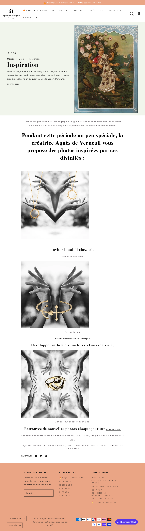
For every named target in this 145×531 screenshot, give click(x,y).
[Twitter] (41, 456)
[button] (132, 14)
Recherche (98, 478)
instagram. (113, 429)
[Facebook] (36, 456)
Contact (96, 490)
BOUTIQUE (65, 481)
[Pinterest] (46, 456)
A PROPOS (65, 496)
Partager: (26, 456)
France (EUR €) (15, 518)
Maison (11, 59)
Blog (21, 59)
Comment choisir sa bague (104, 482)
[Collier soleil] (72, 205)
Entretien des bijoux (104, 486)
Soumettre (39, 502)
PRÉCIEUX (65, 489)
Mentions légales (102, 499)
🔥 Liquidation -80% (71, 478)
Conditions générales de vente (103, 494)
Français (13, 525)
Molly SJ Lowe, (81, 436)
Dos (13, 53)
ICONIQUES (65, 485)
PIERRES (64, 492)
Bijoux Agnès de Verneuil (53, 519)
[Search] (132, 14)
